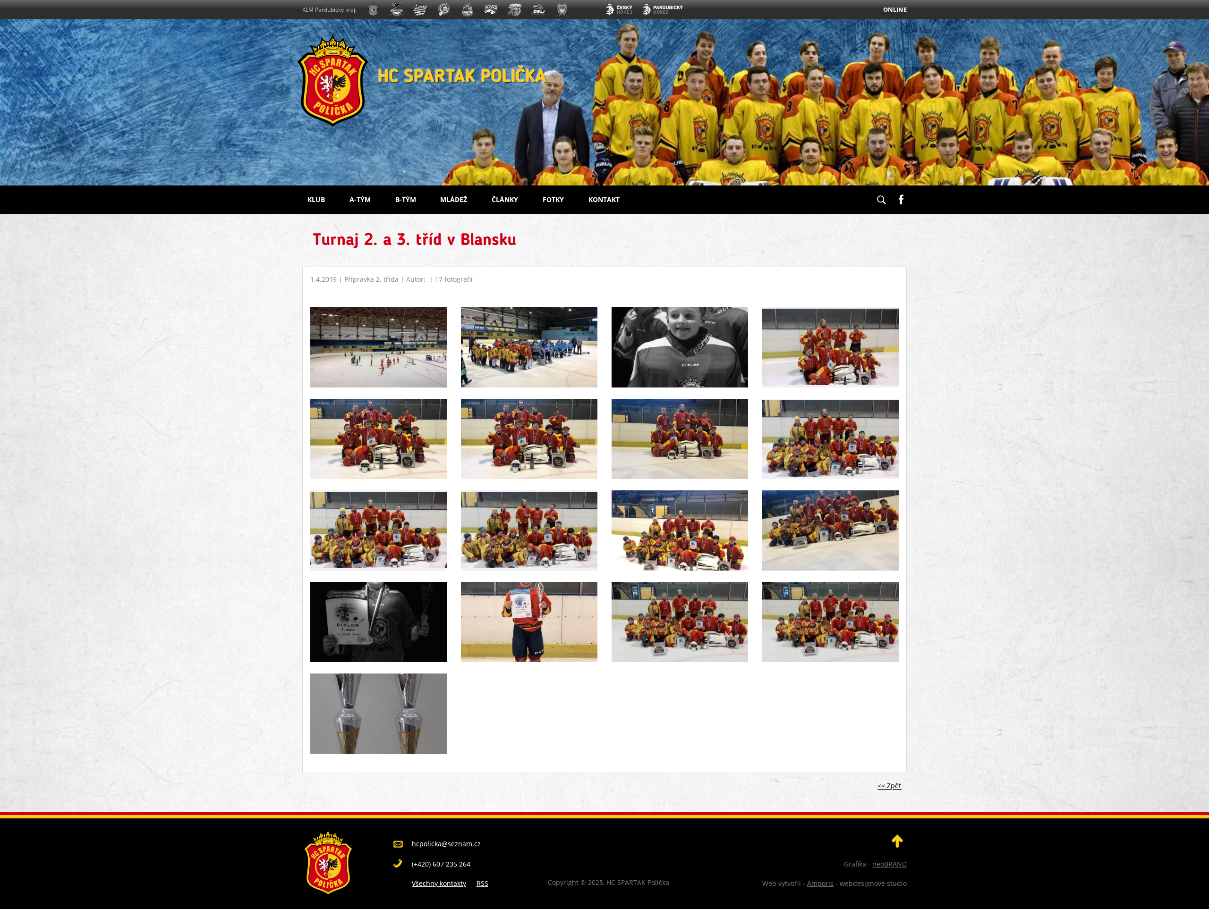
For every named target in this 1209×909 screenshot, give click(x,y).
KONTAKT (604, 199)
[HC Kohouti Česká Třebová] (515, 10)
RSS (482, 883)
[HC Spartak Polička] (373, 10)
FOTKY (553, 199)
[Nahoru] (897, 845)
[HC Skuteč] (562, 10)
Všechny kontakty (439, 883)
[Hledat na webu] (881, 196)
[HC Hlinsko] (491, 10)
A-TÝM (360, 199)
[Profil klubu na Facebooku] (901, 195)
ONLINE (895, 9)
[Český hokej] (618, 10)
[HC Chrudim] (397, 10)
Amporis (820, 883)
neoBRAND (889, 863)
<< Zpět (889, 786)
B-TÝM (405, 199)
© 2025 (591, 882)
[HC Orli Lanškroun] (538, 10)
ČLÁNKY (505, 199)
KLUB (316, 199)
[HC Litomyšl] (444, 10)
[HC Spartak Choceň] (467, 10)
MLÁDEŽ (453, 199)
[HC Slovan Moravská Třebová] (420, 10)
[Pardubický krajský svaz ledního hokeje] (662, 10)
